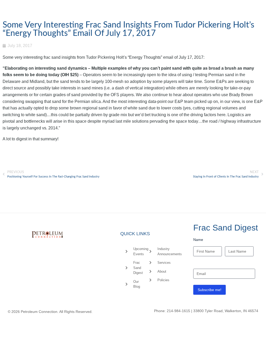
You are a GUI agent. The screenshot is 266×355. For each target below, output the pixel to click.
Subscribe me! (209, 290)
